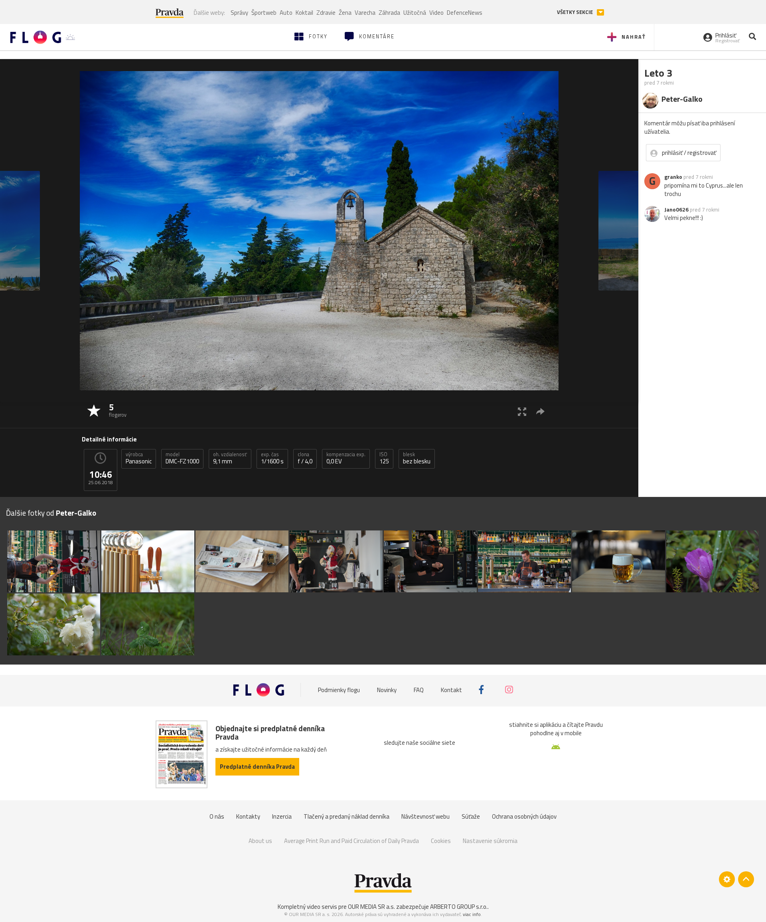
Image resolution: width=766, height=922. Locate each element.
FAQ (419, 689)
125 (384, 458)
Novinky (387, 689)
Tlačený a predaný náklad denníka (346, 816)
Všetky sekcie (575, 12)
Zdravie (326, 12)
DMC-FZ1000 (182, 458)
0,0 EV (345, 458)
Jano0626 (676, 210)
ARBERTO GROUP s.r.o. (459, 906)
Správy (239, 12)
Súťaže (471, 816)
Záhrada (389, 12)
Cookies (441, 841)
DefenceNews (464, 12)
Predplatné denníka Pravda (257, 766)
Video (436, 12)
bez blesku (416, 458)
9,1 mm (230, 458)
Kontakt (451, 689)
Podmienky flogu (339, 689)
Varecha (365, 12)
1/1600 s (272, 458)
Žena (345, 12)
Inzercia (282, 816)
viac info (472, 914)
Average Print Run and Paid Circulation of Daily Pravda (351, 841)
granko (673, 177)
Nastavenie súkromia (490, 841)
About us (260, 841)
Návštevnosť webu (425, 816)
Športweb (263, 12)
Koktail (304, 12)
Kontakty (248, 816)
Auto (286, 12)
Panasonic (139, 458)
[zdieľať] (540, 411)
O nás (216, 816)
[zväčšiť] (522, 411)
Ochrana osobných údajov (524, 816)
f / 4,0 (305, 458)
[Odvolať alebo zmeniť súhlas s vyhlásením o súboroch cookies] (727, 879)
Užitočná (414, 12)
